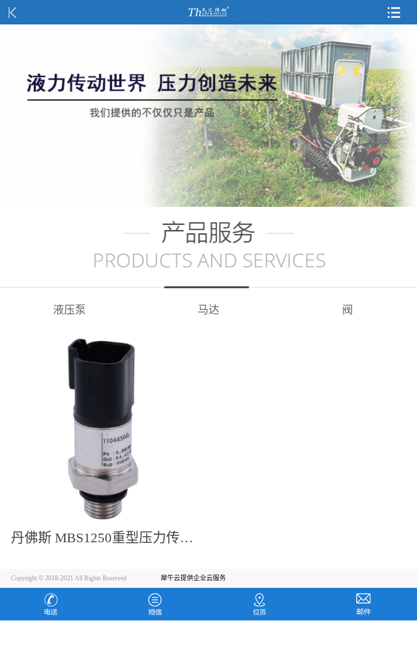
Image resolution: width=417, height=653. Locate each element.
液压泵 (69, 310)
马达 (208, 310)
